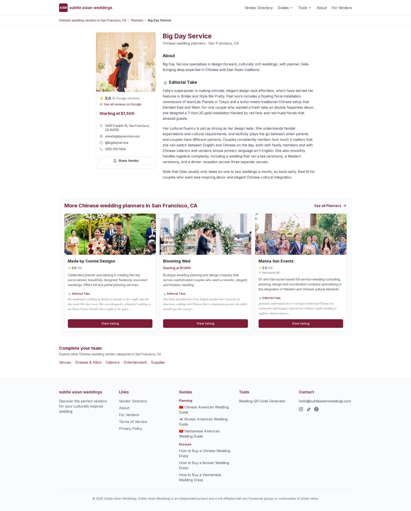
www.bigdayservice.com (122, 136)
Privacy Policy (130, 428)
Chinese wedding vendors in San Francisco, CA (92, 20)
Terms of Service (133, 422)
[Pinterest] (316, 409)
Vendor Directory (259, 8)
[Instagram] (301, 409)
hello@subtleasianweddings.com (325, 401)
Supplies (158, 362)
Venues (65, 362)
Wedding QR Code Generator (262, 401)
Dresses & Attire (88, 362)
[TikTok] (309, 409)
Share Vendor (128, 160)
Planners (137, 20)
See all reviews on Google (122, 104)
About (322, 8)
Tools (302, 8)
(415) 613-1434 (115, 149)
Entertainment (135, 362)
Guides (283, 8)
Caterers (113, 362)
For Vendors (342, 8)
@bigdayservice (116, 142)
